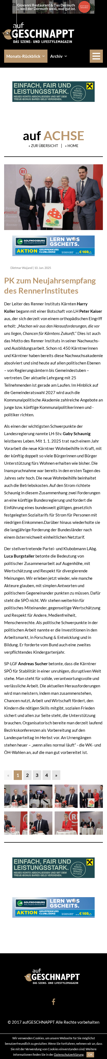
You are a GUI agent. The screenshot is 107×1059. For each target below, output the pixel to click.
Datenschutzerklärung (69, 1054)
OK (90, 1054)
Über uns (8, 3)
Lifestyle (8, 25)
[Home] (40, 32)
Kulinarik (8, 18)
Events (6, 10)
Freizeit (7, 33)
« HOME (71, 146)
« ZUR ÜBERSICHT (43, 146)
